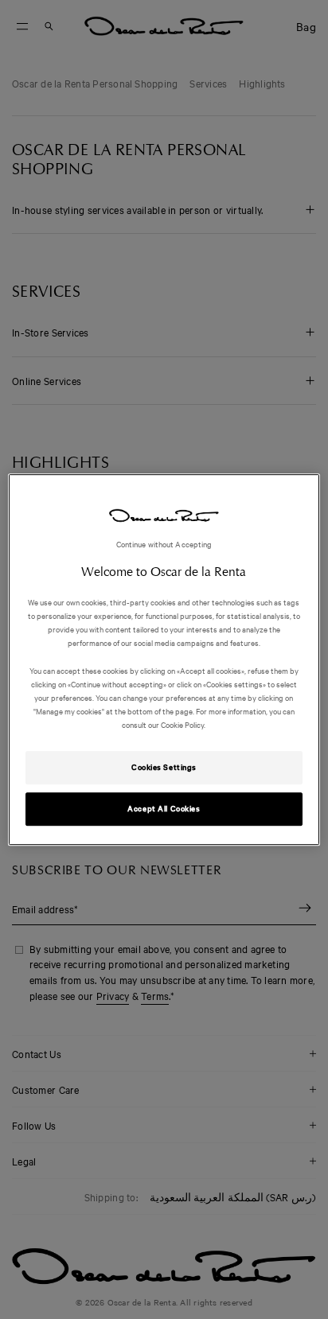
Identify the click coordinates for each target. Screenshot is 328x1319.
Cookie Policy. (182, 724)
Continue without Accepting (164, 544)
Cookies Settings (164, 766)
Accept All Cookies (163, 808)
